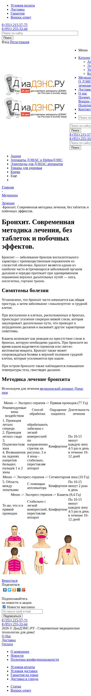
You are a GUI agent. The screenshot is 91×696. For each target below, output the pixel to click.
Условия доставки (24, 671)
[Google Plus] (23, 590)
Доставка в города (24, 679)
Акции (16, 156)
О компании (20, 651)
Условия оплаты (23, 667)
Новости (17, 655)
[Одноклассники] (14, 590)
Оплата (7, 644)
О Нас (6, 636)
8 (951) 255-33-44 (14, 29)
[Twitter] (9, 590)
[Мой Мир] (19, 590)
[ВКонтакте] (5, 590)
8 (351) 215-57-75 (14, 25)
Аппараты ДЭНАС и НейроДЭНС (37, 160)
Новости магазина (20, 607)
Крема (15, 172)
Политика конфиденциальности (35, 659)
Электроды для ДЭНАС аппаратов (37, 164)
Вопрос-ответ (21, 690)
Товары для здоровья (26, 168)
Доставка (9, 640)
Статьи (16, 686)
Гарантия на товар (24, 675)
